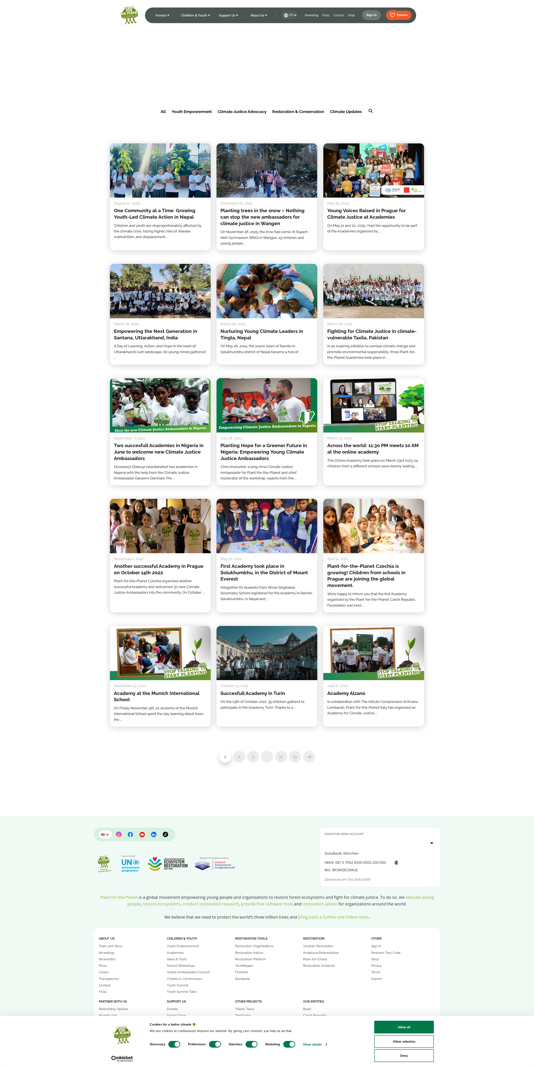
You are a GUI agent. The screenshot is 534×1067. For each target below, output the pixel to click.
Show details (312, 1044)
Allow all (404, 1027)
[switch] (215, 1044)
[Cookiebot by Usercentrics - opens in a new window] (122, 1059)
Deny (404, 1055)
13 (295, 756)
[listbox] (380, 843)
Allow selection (404, 1041)
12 (281, 756)
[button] (161, 15)
